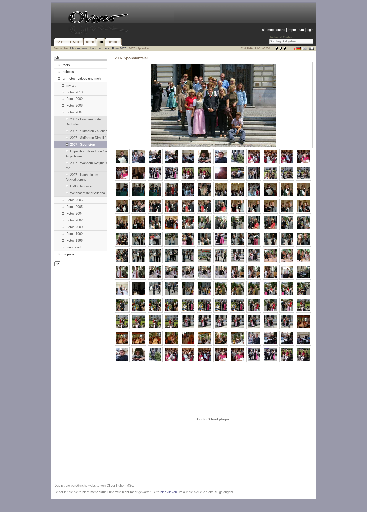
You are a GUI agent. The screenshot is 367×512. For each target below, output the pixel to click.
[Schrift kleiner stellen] (285, 50)
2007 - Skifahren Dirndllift (88, 138)
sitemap (268, 30)
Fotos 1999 (74, 234)
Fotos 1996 (74, 240)
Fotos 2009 (74, 99)
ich (72, 48)
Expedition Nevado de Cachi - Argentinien (89, 154)
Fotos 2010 (74, 92)
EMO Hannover (81, 186)
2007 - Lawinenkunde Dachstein (83, 122)
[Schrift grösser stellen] (277, 50)
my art (71, 86)
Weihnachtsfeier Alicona (87, 193)
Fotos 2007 (119, 48)
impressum (296, 30)
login (310, 30)
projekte (68, 254)
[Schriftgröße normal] (281, 50)
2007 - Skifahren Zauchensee (91, 131)
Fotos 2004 (74, 214)
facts (66, 65)
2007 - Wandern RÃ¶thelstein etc (89, 165)
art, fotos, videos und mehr (93, 48)
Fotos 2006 (74, 200)
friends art (73, 247)
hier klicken (168, 492)
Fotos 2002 (74, 220)
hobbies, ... (71, 72)
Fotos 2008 (74, 106)
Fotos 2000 (74, 227)
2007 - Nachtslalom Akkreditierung (82, 177)
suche (280, 30)
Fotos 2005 (74, 207)
